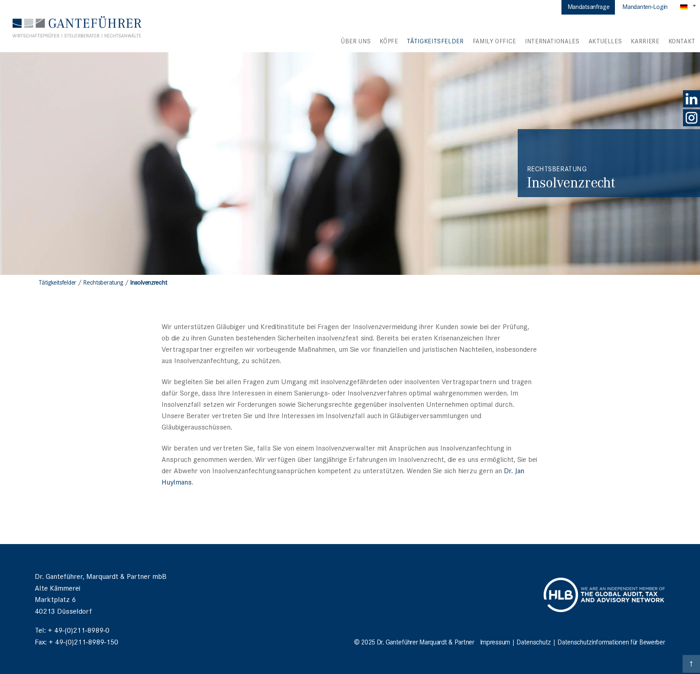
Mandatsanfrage (589, 6)
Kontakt (682, 40)
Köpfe (389, 40)
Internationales (552, 40)
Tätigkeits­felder (435, 40)
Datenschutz (533, 641)
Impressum (495, 641)
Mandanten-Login (645, 6)
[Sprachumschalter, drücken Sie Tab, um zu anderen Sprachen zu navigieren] (688, 6)
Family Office (494, 40)
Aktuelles (605, 40)
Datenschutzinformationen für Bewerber (611, 641)
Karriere (645, 40)
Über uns (356, 40)
